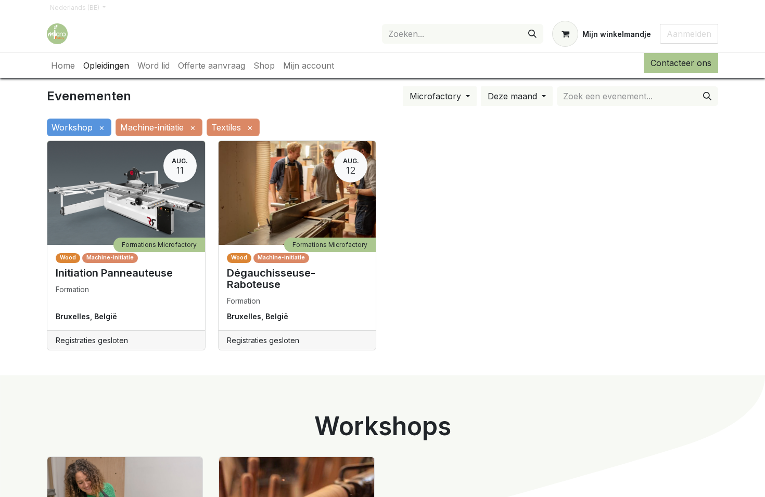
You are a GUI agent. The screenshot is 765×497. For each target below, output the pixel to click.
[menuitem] (63, 65)
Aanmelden (689, 34)
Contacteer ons (681, 63)
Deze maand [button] (514, 96)
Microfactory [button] (437, 96)
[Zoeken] (532, 34)
